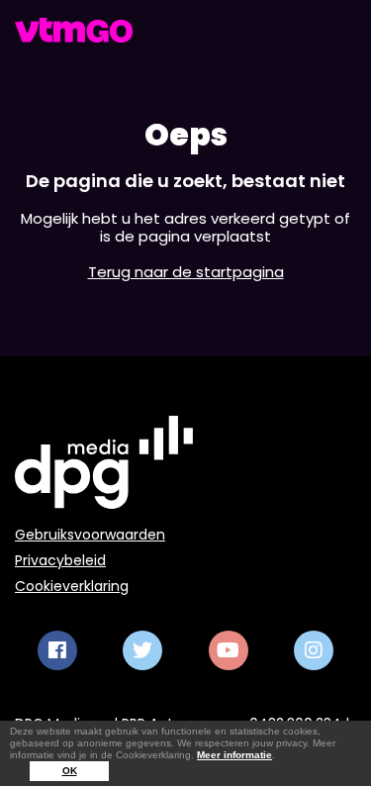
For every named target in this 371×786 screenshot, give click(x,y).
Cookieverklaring (72, 586)
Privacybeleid (60, 560)
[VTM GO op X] (142, 650)
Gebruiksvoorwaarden (90, 534)
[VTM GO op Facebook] (57, 650)
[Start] (74, 30)
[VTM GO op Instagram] (313, 650)
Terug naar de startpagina (186, 271)
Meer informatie (234, 754)
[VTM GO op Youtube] (228, 650)
